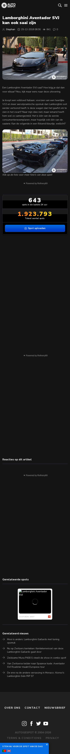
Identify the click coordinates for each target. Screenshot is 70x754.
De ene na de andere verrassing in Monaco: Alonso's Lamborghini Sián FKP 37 (35, 674)
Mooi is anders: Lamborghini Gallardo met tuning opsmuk (33, 641)
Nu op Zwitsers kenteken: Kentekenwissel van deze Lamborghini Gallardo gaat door (35, 650)
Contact (32, 708)
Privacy (52, 738)
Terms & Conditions (24, 738)
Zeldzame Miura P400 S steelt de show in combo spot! (36, 657)
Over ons (12, 708)
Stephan (10, 29)
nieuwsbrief (55, 708)
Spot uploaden (37, 228)
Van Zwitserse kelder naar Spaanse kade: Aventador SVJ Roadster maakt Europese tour (36, 665)
